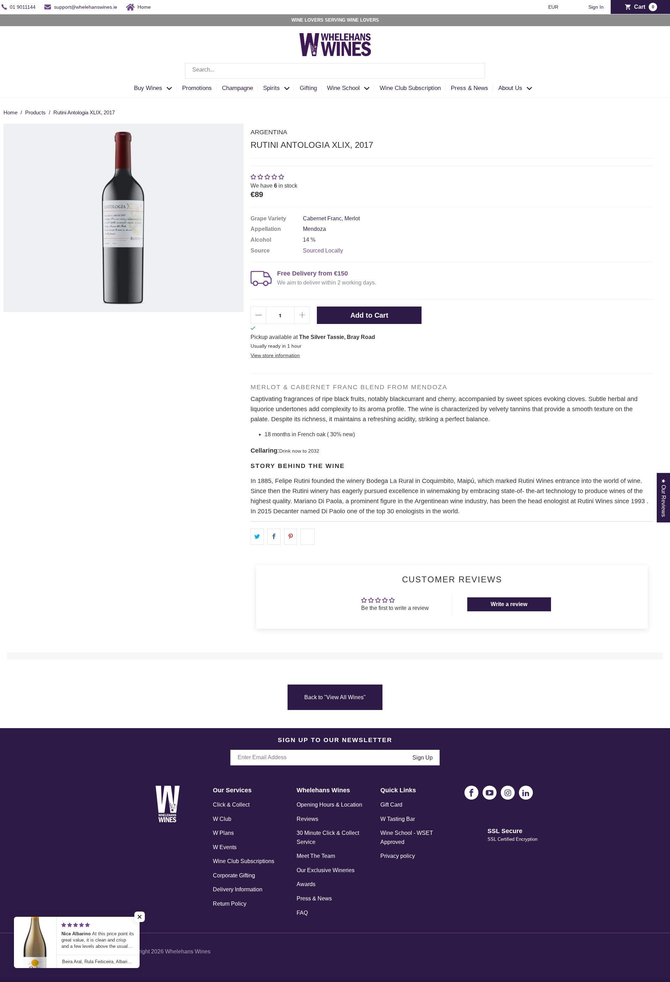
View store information (275, 355)
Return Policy (229, 904)
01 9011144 (23, 7)
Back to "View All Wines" (335, 697)
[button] (155, 88)
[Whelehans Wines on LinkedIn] (526, 793)
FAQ (302, 913)
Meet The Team (316, 856)
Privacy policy (397, 856)
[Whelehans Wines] (335, 44)
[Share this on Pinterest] (290, 537)
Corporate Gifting (234, 875)
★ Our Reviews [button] (664, 497)
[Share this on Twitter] (257, 537)
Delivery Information (237, 889)
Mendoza (314, 229)
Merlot (352, 218)
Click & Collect (231, 805)
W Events (225, 847)
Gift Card (391, 805)
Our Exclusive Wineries (326, 870)
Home (144, 7)
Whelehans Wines (187, 951)
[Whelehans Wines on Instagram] (508, 793)
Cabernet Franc (322, 218)
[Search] (474, 70)
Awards (306, 884)
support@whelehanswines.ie (85, 7)
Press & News (314, 898)
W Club (222, 819)
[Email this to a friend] (307, 537)
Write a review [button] (509, 604)
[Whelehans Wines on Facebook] (471, 793)
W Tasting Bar (397, 819)
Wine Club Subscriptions (243, 861)
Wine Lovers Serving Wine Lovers (335, 20)
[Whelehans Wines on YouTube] (490, 793)
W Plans (223, 833)
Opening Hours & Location (329, 805)
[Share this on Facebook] (274, 537)
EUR (554, 7)
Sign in (596, 7)
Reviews (307, 819)
